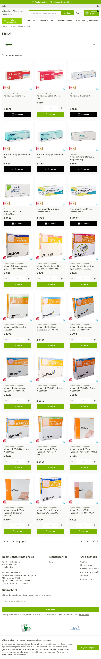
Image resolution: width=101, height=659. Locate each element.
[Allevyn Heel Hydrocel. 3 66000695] (17, 306)
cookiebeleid (22, 654)
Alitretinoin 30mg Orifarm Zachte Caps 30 (81, 210)
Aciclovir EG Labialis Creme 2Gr (49, 97)
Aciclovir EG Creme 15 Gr (15, 95)
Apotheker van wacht (89, 572)
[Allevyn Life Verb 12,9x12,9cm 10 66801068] (50, 367)
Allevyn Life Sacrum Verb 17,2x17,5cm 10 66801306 (81, 328)
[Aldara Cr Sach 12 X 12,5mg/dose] (17, 190)
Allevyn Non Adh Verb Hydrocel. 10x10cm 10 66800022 (47, 452)
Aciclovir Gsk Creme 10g (81, 95)
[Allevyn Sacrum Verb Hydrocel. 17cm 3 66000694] (83, 489)
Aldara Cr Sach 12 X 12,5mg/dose (12, 212)
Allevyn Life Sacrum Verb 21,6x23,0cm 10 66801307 (15, 389)
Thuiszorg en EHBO (46, 20)
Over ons (84, 561)
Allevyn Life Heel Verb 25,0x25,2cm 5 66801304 (47, 328)
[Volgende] (97, 541)
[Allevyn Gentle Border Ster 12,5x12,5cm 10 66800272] (83, 245)
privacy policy (84, 614)
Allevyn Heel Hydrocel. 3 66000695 (15, 328)
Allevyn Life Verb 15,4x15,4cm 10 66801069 (83, 389)
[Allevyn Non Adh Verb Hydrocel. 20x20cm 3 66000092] (17, 489)
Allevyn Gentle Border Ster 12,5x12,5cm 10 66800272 (82, 267)
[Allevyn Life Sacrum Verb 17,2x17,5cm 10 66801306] (83, 306)
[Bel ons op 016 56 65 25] (77, 13)
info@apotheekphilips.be (25, 575)
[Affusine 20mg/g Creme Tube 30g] (50, 136)
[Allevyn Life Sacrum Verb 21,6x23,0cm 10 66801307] (17, 367)
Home (4, 26)
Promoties (31, 20)
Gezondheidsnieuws (89, 568)
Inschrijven (51, 609)
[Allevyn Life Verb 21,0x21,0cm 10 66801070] (17, 428)
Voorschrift (85, 575)
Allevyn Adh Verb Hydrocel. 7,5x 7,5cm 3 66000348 (16, 267)
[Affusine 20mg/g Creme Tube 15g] (17, 136)
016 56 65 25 (16, 572)
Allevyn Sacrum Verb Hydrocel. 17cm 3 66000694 (82, 511)
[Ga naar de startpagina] (14, 13)
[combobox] (45, 12)
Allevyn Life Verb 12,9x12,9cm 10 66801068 (50, 389)
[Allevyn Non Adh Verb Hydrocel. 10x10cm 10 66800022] (50, 428)
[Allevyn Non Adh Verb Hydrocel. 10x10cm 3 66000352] (83, 428)
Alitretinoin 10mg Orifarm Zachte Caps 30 (48, 210)
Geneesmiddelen (65, 20)
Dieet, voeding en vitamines (87, 20)
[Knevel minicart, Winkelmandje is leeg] (87, 13)
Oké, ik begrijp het (88, 647)
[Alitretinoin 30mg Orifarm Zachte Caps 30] (83, 190)
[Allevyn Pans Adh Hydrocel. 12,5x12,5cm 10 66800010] (50, 489)
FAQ (51, 561)
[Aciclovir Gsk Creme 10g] (83, 75)
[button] (50, 44)
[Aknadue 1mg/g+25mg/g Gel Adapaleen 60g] (83, 136)
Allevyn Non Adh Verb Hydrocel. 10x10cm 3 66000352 (83, 450)
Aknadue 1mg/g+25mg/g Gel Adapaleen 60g (83, 158)
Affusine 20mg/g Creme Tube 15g (17, 155)
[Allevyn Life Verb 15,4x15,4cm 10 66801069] (83, 367)
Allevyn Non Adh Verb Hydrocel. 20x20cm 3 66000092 (14, 513)
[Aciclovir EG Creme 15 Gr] (17, 75)
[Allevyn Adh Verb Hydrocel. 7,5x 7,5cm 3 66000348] (17, 245)
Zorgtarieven (86, 579)
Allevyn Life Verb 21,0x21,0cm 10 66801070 (17, 450)
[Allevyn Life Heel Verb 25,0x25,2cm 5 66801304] (50, 306)
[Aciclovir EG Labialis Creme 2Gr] (50, 75)
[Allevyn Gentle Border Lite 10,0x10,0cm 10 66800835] (50, 245)
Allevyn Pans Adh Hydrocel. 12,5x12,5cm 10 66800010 (49, 511)
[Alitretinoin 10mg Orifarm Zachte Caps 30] (50, 190)
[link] (78, 541)
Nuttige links (86, 565)
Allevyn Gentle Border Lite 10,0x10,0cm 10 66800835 (49, 267)
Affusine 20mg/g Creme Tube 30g (50, 155)
